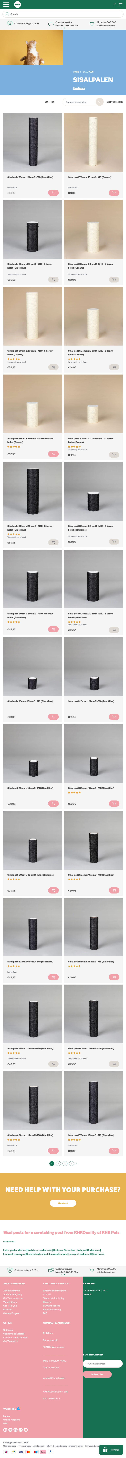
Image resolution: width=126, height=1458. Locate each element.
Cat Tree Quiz (10, 1305)
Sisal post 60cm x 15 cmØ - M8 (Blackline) (91, 1048)
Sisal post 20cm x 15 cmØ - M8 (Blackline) (91, 701)
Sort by (50, 101)
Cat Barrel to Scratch (13, 1333)
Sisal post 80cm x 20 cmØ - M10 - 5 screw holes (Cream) (30, 352)
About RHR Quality (12, 1294)
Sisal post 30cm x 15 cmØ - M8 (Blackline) (91, 788)
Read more (79, 87)
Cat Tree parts (10, 1341)
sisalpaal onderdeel (80, 1254)
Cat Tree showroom (13, 1298)
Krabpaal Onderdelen (88, 1250)
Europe (6, 1415)
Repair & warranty (52, 1309)
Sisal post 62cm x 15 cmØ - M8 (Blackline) (30, 1135)
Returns (47, 1301)
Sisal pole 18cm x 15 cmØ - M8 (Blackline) (30, 701)
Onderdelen (32, 1254)
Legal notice (38, 1445)
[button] (13, 358)
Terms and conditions (95, 1445)
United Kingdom (11, 1419)
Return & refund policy (56, 1445)
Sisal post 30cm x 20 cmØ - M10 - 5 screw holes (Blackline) (90, 527)
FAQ (45, 1313)
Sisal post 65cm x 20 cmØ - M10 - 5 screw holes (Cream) (90, 265)
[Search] (7, 14)
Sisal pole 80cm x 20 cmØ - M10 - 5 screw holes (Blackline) (30, 527)
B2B (5, 1423)
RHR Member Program (54, 1290)
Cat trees (8, 1329)
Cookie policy (9, 1445)
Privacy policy (24, 1445)
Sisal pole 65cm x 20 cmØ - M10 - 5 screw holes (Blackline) (29, 265)
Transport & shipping (53, 1298)
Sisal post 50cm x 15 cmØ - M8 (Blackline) (91, 874)
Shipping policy (76, 1445)
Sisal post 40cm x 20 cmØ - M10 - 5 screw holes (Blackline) (30, 615)
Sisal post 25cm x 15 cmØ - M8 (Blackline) (30, 788)
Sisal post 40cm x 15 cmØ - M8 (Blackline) (30, 874)
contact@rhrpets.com (54, 1377)
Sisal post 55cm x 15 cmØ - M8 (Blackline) (91, 961)
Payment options (51, 1305)
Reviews (7, 1309)
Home (76, 71)
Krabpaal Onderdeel (64, 1250)
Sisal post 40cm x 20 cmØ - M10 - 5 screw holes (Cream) (30, 440)
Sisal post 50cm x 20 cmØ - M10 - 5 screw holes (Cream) (90, 352)
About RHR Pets (11, 1290)
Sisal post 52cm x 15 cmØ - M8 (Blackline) (30, 961)
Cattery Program (11, 1313)
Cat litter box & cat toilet (15, 1337)
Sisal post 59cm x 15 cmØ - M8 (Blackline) (30, 1048)
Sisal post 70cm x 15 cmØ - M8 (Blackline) (91, 1135)
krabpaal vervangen (14, 1254)
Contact (47, 1294)
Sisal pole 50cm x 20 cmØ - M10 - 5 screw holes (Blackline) (90, 615)
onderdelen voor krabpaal (54, 1254)
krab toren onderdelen (40, 1250)
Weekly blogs (10, 1301)
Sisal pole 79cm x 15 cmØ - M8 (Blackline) (30, 177)
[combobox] (83, 102)
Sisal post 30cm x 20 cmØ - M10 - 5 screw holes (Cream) (90, 440)
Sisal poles (98, 1254)
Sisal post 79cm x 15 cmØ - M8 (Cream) (89, 177)
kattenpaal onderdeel (15, 1250)
